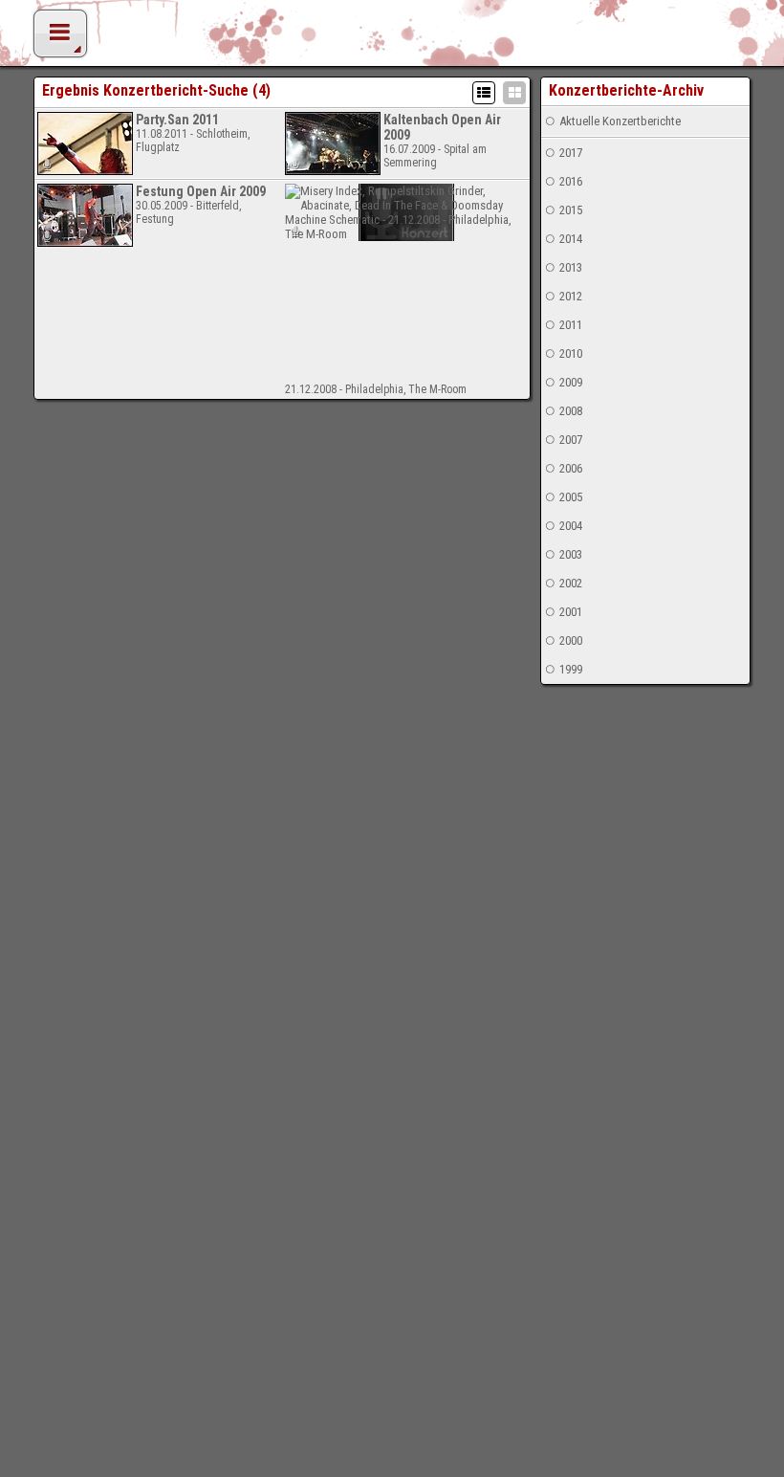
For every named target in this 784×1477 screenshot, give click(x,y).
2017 (570, 152)
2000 (570, 640)
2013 (570, 267)
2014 (570, 238)
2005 (570, 497)
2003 (570, 554)
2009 (570, 382)
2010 (570, 353)
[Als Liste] (483, 92)
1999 (570, 669)
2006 (570, 468)
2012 (570, 296)
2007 (570, 439)
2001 (570, 612)
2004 (570, 525)
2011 (570, 325)
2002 (570, 583)
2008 (570, 411)
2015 (570, 210)
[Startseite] (392, 38)
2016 (570, 181)
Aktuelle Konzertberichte (620, 121)
